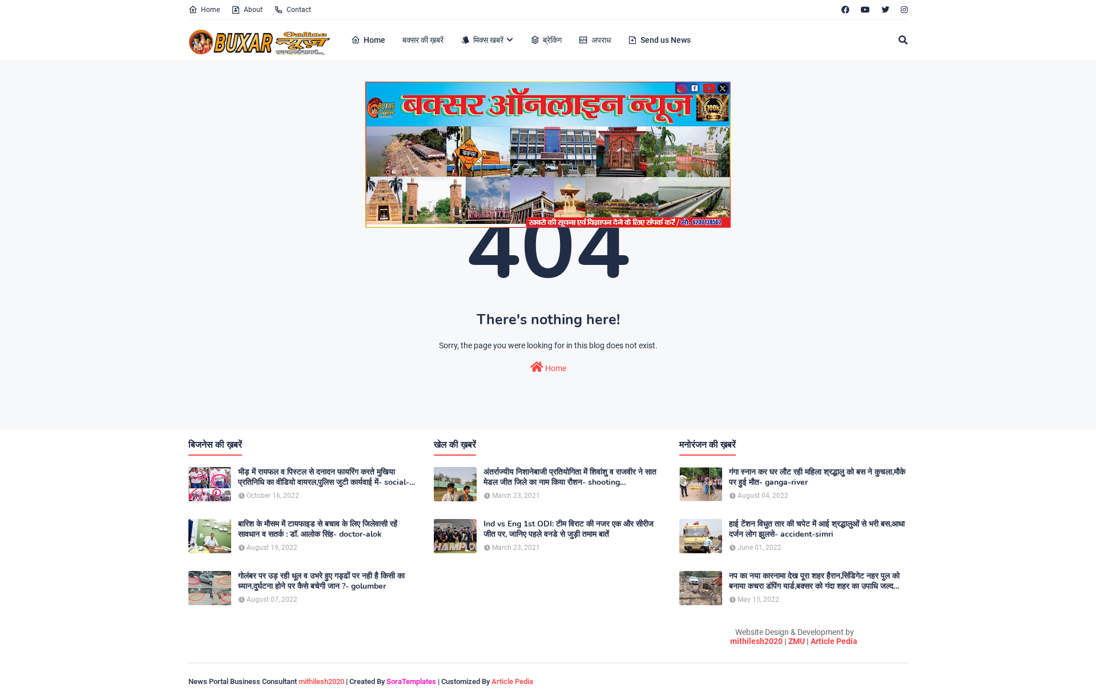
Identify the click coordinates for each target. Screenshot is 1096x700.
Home (210, 10)
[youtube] (865, 9)
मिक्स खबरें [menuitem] (488, 40)
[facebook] (845, 9)
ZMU (796, 641)
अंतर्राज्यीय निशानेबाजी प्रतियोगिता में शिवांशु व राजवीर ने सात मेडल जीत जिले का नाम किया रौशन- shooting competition (569, 477)
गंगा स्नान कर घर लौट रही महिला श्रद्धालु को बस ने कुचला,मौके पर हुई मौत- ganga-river (817, 477)
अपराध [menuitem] (601, 40)
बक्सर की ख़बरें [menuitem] (423, 40)
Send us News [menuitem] (665, 40)
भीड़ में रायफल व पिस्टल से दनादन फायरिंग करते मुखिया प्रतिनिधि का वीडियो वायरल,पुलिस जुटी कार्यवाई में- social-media (323, 477)
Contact (299, 10)
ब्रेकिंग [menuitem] (552, 40)
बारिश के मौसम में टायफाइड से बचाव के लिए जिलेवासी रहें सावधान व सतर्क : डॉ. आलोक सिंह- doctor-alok (317, 529)
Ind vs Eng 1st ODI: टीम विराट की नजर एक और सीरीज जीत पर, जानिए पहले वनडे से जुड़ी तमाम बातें (568, 529)
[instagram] (903, 9)
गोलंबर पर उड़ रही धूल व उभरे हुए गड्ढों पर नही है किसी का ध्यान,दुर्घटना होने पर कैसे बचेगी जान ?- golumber (321, 581)
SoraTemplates (411, 681)
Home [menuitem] (374, 40)
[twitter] (885, 9)
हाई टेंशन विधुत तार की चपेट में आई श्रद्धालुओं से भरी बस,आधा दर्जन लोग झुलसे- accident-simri (817, 529)
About (253, 10)
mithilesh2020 (756, 641)
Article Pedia (834, 641)
